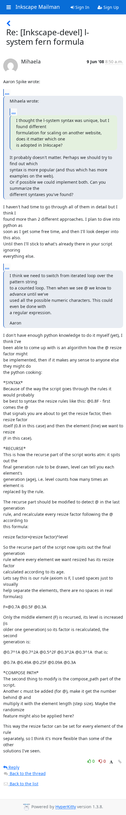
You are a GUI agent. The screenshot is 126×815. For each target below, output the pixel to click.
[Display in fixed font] (111, 762)
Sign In (81, 7)
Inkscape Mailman (38, 7)
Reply (13, 767)
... (7, 92)
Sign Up (110, 7)
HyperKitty (65, 807)
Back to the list (23, 783)
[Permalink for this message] (120, 762)
